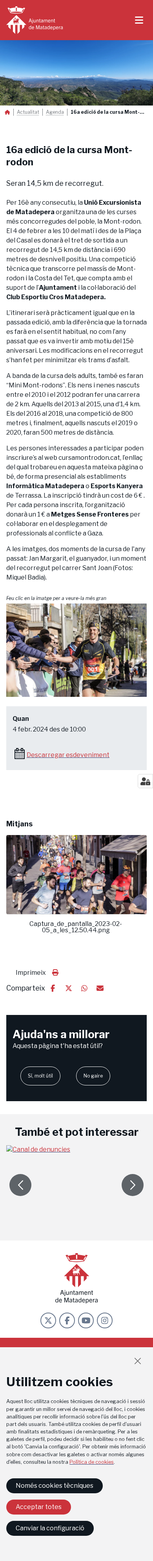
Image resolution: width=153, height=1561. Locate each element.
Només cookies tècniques (54, 1485)
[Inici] (34, 20)
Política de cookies (91, 1462)
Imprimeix (31, 972)
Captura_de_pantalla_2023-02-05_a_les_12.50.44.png (75, 927)
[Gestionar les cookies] (145, 781)
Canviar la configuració (50, 1528)
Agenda (55, 112)
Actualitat (28, 112)
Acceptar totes (39, 1507)
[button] (76, 650)
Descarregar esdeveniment (68, 755)
